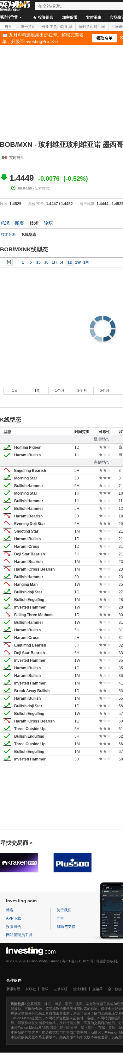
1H (54, 262)
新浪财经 (80, 989)
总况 (5, 223)
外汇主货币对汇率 (57, 26)
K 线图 (9, 262)
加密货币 (69, 17)
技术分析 (8, 234)
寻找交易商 (14, 843)
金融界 (97, 989)
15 (38, 262)
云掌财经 (60, 989)
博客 (10, 910)
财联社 (31, 989)
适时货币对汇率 (92, 26)
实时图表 (93, 17)
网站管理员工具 (19, 935)
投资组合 (45, 17)
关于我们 (64, 910)
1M (86, 262)
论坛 (48, 223)
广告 (60, 918)
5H (62, 262)
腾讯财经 (13, 989)
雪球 (44, 989)
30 (46, 262)
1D (70, 262)
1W (78, 262)
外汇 (8, 26)
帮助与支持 (65, 926)
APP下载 (13, 918)
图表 (19, 223)
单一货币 (28, 26)
